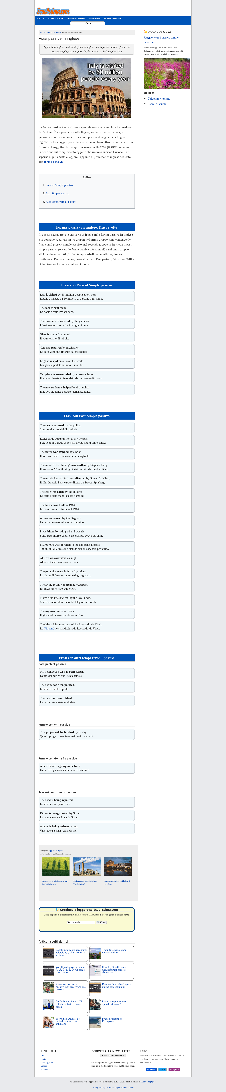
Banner (44, 1065)
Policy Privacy (99, 1087)
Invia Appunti (47, 1062)
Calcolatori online (159, 98)
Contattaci (45, 1058)
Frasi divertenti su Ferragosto (112, 1020)
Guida (43, 1055)
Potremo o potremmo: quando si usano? (114, 1002)
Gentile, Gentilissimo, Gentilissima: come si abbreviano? (114, 969)
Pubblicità (45, 1069)
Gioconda (50, 628)
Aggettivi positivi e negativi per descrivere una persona (71, 986)
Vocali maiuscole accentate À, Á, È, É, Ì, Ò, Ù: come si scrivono (71, 969)
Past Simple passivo (57, 193)
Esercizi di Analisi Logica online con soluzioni (116, 985)
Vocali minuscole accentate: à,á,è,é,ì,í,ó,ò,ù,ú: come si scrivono (71, 952)
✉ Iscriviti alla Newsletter (113, 1055)
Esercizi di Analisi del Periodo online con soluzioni (68, 1021)
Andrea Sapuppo (148, 1081)
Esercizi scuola (157, 104)
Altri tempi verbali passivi (61, 201)
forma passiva (53, 161)
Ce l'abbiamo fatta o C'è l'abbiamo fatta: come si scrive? (69, 1003)
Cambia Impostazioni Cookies (120, 1087)
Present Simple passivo (59, 185)
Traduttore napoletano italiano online (114, 951)
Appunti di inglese (56, 850)
